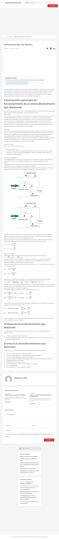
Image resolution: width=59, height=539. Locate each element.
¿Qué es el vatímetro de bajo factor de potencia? (41, 395)
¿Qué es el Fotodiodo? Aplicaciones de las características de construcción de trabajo (29, 464)
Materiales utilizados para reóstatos (28, 456)
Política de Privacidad (42, 536)
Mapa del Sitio (33, 536)
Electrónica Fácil (20, 378)
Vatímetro (6, 48)
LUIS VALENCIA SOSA (25, 495)
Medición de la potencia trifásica (15, 395)
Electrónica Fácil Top (13, 3)
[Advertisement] (29, 20)
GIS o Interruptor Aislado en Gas (27, 468)
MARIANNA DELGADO (25, 491)
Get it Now (52, 5)
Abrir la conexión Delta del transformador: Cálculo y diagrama (28, 497)
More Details (7, 402)
